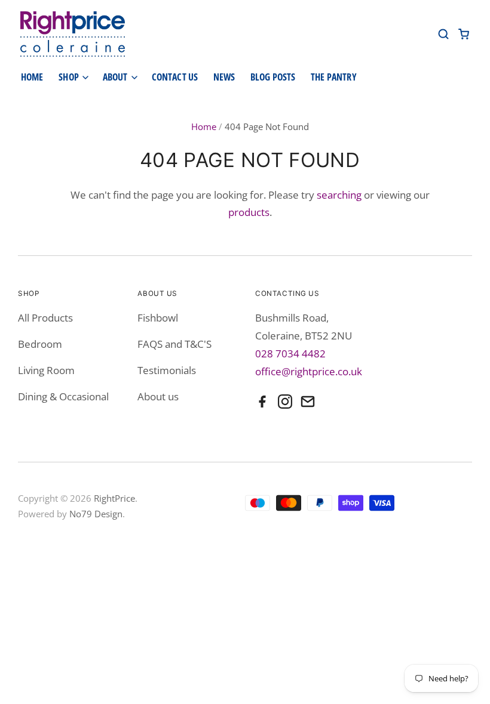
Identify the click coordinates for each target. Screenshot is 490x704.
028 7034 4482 (290, 353)
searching (339, 195)
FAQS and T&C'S (174, 344)
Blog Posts (273, 77)
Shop (70, 77)
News (224, 77)
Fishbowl (157, 318)
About (116, 77)
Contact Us (175, 77)
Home (32, 77)
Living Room (46, 370)
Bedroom (40, 344)
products (249, 212)
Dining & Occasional (63, 396)
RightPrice (114, 498)
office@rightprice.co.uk (308, 371)
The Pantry (334, 77)
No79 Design (95, 514)
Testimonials (166, 370)
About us (158, 396)
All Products (45, 318)
